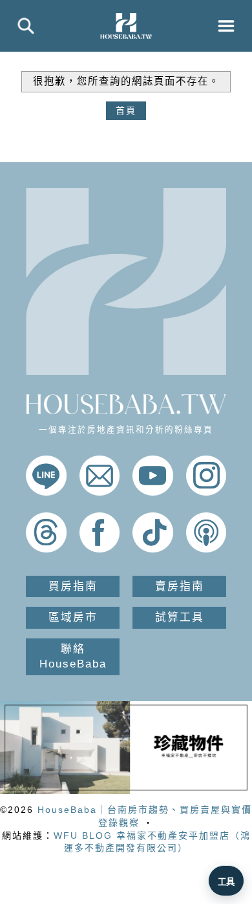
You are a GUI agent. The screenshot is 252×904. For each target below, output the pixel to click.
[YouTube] (152, 492)
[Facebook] (99, 549)
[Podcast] (206, 549)
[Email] (99, 492)
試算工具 (179, 617)
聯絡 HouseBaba (73, 657)
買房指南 (73, 586)
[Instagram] (206, 492)
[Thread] (46, 549)
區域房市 (73, 617)
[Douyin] (152, 549)
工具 (226, 882)
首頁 (126, 110)
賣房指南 (179, 586)
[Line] (46, 492)
